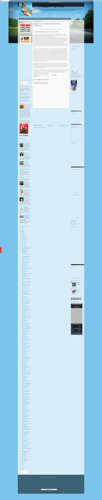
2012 (22, 462)
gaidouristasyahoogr (23, 101)
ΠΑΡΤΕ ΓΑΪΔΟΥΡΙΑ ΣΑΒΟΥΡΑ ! (24, 362)
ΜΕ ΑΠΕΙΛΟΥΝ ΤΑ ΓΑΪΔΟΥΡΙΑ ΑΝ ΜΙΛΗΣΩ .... (25, 294)
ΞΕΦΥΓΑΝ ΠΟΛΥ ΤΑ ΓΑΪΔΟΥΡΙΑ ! (24, 406)
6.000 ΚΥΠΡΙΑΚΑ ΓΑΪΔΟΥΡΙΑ (24, 353)
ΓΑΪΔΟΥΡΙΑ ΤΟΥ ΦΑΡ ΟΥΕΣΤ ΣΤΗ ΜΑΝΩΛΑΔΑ (26, 339)
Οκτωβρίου (24, 238)
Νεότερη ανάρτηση (37, 125)
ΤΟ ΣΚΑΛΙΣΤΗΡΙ (73, 221)
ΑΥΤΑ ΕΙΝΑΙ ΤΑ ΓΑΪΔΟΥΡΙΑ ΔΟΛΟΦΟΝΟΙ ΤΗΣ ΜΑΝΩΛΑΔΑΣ (25, 332)
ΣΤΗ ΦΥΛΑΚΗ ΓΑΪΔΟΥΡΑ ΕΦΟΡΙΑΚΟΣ (25, 446)
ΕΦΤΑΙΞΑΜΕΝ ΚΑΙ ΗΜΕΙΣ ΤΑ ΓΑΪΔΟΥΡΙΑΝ (25, 426)
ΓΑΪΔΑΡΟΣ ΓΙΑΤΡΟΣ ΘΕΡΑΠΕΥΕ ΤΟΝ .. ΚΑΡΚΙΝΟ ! (25, 321)
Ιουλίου (23, 242)
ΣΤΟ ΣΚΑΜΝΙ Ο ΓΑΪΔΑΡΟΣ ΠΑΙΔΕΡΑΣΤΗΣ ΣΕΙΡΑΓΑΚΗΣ (26, 400)
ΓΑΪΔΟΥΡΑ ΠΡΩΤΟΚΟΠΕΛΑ (27, 198)
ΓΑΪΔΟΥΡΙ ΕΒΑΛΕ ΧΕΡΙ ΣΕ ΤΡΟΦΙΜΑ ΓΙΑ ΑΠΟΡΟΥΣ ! (26, 429)
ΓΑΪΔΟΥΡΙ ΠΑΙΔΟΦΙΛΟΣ (26, 182)
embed (81, 334)
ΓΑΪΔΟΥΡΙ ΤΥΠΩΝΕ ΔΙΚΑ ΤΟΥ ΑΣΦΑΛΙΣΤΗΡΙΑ (25, 391)
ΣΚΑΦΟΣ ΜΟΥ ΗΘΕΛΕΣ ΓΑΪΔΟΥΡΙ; (25, 283)
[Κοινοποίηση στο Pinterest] (56, 75)
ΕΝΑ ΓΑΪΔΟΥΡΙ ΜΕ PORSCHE (24, 435)
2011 (22, 464)
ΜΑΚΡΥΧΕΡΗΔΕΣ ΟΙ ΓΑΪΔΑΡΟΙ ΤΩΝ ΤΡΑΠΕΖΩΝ (24, 252)
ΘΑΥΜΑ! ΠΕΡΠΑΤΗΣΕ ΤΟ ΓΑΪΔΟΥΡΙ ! (25, 389)
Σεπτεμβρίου (24, 239)
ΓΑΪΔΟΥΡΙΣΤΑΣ (28, 105)
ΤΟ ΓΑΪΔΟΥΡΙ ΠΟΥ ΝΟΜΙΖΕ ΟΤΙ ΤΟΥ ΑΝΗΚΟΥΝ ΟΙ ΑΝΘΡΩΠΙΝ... (26, 310)
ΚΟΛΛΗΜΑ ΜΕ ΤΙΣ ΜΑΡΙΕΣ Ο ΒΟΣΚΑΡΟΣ (26, 351)
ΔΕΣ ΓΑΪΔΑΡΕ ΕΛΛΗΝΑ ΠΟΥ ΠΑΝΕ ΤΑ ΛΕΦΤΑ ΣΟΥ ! (26, 347)
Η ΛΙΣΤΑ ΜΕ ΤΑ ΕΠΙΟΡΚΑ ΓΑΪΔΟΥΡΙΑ (25, 260)
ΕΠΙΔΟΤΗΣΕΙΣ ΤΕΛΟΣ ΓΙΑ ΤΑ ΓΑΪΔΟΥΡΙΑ (26, 162)
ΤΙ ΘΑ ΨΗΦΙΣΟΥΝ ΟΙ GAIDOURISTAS (34, 18)
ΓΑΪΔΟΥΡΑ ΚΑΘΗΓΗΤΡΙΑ (25, 290)
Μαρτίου (23, 458)
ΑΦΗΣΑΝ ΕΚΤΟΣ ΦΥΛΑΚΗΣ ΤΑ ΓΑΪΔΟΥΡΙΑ (26, 274)
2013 (22, 234)
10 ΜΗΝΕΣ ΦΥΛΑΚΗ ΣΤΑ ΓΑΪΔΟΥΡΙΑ (25, 334)
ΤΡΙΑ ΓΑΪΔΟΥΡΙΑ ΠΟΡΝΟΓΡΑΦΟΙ (24, 356)
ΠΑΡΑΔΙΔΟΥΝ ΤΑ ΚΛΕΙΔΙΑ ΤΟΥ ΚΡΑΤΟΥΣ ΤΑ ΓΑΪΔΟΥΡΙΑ (25, 452)
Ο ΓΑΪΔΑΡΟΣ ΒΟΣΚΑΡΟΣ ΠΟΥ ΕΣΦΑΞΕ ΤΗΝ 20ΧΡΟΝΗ (25, 367)
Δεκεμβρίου (24, 235)
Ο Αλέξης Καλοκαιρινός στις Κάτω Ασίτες (79, 283)
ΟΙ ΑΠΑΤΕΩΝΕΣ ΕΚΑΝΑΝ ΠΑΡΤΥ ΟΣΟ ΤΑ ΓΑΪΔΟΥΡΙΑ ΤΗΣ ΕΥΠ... (25, 411)
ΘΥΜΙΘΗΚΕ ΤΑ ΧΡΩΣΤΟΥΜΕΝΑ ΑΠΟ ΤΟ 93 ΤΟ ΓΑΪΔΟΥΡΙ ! (26, 397)
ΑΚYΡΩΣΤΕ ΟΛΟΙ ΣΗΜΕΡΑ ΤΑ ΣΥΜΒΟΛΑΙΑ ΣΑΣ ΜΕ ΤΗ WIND (27, 216)
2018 (22, 227)
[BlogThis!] (53, 75)
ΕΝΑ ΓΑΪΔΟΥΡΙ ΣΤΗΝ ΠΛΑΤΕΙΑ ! (25, 349)
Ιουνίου (23, 243)
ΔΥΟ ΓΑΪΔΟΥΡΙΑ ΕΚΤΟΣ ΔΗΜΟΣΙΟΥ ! (25, 315)
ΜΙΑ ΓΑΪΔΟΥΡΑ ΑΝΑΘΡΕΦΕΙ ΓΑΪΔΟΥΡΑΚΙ (26, 419)
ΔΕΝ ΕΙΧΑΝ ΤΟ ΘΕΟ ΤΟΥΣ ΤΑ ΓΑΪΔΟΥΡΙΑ (26, 424)
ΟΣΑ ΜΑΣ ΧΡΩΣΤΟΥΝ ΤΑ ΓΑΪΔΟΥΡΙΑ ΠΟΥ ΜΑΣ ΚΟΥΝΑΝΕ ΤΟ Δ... (25, 403)
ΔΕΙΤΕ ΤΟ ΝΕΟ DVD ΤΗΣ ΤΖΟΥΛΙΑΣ (51, 18)
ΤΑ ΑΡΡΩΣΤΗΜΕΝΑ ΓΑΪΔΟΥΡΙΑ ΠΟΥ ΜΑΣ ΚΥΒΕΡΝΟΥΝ (27, 144)
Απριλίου (23, 246)
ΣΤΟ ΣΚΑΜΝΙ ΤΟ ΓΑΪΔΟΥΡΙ (26, 316)
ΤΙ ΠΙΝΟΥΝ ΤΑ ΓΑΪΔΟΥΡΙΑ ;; (26, 442)
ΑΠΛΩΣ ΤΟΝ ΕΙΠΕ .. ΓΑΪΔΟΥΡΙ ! (24, 408)
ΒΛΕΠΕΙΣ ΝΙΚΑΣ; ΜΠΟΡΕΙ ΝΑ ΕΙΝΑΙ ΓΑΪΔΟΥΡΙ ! (25, 324)
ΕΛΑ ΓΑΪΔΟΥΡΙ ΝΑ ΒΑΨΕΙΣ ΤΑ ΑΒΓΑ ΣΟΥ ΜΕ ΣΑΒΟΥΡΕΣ (25, 285)
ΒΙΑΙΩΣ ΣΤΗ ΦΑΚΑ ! (24, 456)
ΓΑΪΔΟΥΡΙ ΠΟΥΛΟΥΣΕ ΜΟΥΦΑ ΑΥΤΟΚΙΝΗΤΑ (25, 326)
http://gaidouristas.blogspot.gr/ (49, 489)
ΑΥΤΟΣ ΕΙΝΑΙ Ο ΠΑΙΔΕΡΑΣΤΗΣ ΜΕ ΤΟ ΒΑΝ (27, 190)
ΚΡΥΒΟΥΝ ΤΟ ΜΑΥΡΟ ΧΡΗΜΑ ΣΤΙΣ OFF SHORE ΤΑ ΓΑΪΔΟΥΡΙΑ (25, 432)
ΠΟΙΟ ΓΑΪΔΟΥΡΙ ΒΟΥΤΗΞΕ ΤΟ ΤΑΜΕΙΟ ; (26, 318)
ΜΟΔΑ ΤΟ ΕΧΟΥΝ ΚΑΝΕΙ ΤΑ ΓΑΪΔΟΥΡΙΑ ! (26, 370)
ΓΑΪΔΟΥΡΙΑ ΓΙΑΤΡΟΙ (24, 289)
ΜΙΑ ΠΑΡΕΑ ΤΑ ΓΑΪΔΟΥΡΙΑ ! (26, 439)
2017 (22, 228)
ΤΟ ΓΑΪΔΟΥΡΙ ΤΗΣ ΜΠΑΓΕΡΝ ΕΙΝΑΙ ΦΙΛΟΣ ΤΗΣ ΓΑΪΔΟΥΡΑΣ (25, 306)
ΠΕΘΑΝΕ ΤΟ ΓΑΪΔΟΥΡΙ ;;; (26, 207)
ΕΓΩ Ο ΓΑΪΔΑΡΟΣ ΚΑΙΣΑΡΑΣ (24, 365)
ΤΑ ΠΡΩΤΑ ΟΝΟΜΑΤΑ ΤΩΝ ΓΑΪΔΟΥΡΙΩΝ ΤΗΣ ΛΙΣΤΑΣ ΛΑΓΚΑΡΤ (24, 170)
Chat (77, 264)
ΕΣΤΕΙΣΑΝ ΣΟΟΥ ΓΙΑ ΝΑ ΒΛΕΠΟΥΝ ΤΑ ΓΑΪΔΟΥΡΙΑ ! (26, 279)
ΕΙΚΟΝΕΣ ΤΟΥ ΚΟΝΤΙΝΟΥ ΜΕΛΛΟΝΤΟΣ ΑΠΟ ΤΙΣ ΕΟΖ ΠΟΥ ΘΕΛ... (26, 329)
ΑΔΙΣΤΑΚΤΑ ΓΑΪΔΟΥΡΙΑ (25, 292)
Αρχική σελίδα (22, 18)
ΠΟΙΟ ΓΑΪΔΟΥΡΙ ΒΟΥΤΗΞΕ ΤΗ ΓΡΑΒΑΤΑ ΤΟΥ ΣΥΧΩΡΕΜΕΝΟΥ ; (26, 386)
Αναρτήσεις (23, 81)
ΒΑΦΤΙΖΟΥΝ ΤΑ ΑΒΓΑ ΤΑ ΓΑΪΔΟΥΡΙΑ (25, 455)
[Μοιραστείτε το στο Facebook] (55, 75)
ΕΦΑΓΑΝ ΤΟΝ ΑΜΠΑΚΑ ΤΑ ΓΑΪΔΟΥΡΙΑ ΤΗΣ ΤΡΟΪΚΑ (26, 383)
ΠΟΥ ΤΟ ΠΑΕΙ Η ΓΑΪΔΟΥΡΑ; (26, 281)
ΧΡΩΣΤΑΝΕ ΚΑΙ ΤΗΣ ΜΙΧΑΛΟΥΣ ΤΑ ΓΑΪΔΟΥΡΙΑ (24, 266)
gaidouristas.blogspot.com (77, 334)
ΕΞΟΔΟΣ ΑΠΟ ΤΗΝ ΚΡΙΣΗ (65, 18)
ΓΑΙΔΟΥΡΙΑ (38, 76)
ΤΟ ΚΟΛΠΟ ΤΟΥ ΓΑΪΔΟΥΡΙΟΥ (24, 437)
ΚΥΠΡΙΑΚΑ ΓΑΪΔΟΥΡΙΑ (25, 444)
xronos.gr (54, 69)
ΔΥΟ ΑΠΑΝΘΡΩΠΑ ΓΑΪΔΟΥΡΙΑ (24, 297)
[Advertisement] (51, 116)
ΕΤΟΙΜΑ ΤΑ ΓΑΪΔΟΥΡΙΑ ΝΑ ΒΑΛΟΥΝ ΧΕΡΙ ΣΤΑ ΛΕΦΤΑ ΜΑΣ (25, 416)
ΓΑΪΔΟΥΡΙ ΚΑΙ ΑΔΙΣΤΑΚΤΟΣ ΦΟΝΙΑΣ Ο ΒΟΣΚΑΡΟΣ (26, 372)
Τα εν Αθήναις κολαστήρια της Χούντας (78, 290)
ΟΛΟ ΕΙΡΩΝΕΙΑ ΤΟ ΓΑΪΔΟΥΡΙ (24, 271)
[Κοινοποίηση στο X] (54, 75)
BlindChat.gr (82, 264)
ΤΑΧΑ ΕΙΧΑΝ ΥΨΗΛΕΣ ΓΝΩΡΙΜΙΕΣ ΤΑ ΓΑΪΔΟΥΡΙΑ (25, 377)
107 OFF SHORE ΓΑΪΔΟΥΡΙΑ (24, 413)
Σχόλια (22, 83)
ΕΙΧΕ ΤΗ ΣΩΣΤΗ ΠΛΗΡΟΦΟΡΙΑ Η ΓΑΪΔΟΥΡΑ (24, 380)
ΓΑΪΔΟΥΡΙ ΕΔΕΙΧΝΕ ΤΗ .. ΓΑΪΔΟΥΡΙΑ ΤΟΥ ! (25, 337)
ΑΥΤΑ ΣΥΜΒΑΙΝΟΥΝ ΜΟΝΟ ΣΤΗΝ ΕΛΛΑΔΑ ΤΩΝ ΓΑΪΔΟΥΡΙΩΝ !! (26, 248)
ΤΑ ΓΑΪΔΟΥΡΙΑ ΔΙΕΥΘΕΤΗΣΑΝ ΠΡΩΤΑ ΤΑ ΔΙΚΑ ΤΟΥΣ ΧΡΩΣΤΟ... (26, 393)
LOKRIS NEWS (73, 222)
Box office (77, 192)
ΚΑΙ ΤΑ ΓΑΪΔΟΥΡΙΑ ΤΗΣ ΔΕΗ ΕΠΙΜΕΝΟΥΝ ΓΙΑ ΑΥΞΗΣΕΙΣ (26, 344)
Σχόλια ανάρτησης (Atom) (42, 127)
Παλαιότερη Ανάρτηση (63, 125)
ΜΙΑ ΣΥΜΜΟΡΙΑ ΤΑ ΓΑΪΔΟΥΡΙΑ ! (24, 441)
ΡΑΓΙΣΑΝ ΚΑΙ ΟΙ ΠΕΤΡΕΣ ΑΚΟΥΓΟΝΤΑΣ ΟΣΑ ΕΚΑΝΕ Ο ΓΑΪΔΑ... (25, 262)
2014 (22, 232)
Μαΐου (23, 245)
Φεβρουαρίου (24, 459)
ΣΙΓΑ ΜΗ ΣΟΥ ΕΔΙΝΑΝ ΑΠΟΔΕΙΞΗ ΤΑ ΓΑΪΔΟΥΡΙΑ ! (26, 449)
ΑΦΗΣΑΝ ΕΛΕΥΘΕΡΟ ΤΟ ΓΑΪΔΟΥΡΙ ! (25, 341)
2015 (22, 231)
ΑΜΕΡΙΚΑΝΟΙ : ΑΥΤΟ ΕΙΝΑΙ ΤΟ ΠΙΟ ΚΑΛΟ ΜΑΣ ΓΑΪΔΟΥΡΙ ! (26, 269)
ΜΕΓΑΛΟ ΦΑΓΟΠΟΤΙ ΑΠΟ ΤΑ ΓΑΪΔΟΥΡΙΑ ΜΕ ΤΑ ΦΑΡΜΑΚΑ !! (25, 303)
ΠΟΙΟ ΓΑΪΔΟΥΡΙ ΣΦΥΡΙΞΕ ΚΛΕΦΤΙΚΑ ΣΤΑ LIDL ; (25, 301)
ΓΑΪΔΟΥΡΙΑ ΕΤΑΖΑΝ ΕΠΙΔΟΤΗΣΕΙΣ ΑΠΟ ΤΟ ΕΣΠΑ (25, 421)
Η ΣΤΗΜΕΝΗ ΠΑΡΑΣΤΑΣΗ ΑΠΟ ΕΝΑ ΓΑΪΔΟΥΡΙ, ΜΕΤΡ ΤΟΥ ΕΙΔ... (25, 257)
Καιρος (80, 124)
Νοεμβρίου (23, 236)
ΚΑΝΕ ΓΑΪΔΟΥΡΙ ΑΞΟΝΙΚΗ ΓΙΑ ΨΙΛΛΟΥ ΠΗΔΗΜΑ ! (25, 358)
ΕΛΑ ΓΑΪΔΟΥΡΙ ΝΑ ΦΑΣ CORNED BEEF (25, 360)
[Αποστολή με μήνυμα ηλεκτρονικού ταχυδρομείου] (52, 75)
